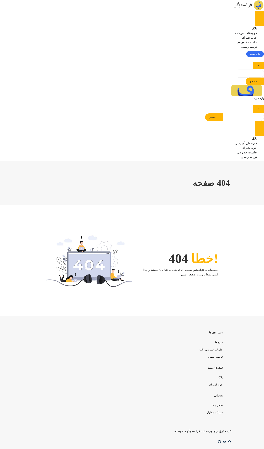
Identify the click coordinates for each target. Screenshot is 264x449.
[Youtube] (224, 442)
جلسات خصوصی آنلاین (211, 349)
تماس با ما (217, 405)
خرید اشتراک (216, 384)
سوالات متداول (215, 412)
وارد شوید (255, 54)
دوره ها (219, 342)
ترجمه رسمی (249, 46)
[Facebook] (229, 442)
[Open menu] (259, 14)
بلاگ (220, 377)
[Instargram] (219, 442)
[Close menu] (259, 22)
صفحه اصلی (188, 274)
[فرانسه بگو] (248, 5)
